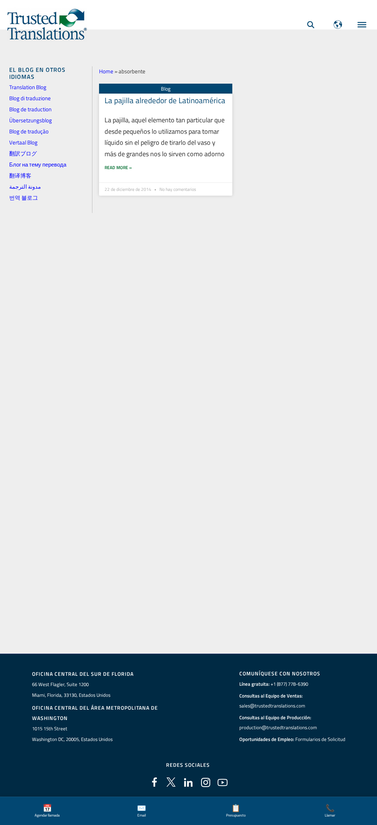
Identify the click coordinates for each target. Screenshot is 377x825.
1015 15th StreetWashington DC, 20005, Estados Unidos (72, 734)
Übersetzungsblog (30, 120)
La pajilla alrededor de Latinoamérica (165, 100)
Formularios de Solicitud (320, 739)
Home (106, 71)
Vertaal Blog (23, 142)
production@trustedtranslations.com (278, 727)
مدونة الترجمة (25, 186)
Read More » (118, 167)
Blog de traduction (30, 109)
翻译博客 (20, 175)
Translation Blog (27, 87)
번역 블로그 (23, 197)
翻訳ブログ (23, 153)
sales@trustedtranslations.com (272, 705)
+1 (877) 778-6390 (289, 684)
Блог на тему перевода (37, 164)
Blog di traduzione (30, 98)
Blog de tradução (29, 131)
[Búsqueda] (310, 24)
